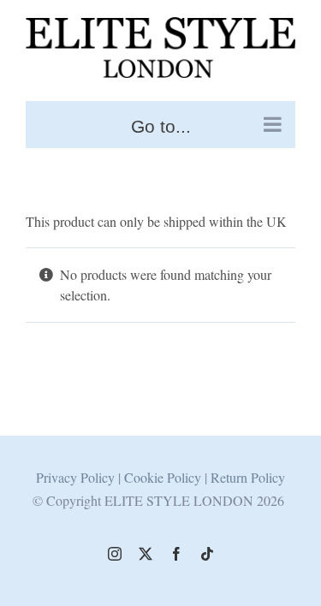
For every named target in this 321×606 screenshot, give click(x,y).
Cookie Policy (164, 477)
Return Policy (248, 477)
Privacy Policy (75, 477)
